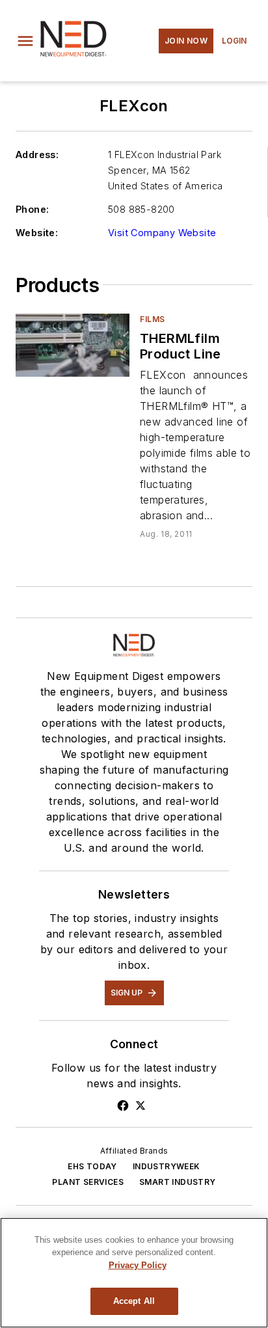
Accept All (134, 1301)
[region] (134, 1272)
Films (152, 319)
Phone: (32, 209)
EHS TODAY (92, 1166)
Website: (37, 232)
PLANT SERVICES (88, 1182)
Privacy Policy (138, 1265)
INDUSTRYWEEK (166, 1166)
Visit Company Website (162, 232)
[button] (25, 41)
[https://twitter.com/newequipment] (140, 1105)
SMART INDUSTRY (177, 1182)
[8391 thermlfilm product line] (72, 345)
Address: (37, 154)
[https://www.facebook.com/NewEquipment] (122, 1105)
